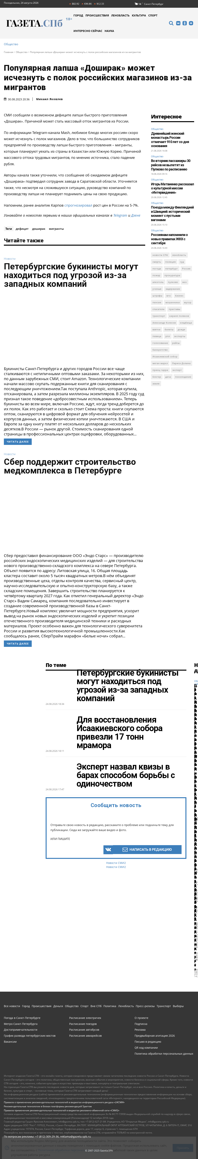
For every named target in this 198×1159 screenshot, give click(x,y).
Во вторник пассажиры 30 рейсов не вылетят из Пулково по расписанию (170, 165)
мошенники (173, 302)
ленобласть (179, 255)
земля (156, 383)
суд (182, 261)
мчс (168, 295)
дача (168, 376)
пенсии (157, 302)
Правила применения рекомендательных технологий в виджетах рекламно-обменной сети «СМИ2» (61, 1110)
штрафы (157, 295)
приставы (174, 309)
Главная (8, 52)
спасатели (159, 309)
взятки (156, 329)
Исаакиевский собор (165, 356)
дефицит (22, 229)
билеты (169, 329)
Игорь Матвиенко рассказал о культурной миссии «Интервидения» (172, 188)
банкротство (160, 349)
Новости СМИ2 (116, 863)
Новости (9, 258)
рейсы (176, 342)
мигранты (56, 229)
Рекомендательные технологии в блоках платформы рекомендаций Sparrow (48, 1106)
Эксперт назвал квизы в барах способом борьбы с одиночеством (126, 775)
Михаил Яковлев (49, 99)
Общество (11, 44)
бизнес (179, 295)
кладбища (186, 322)
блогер (157, 376)
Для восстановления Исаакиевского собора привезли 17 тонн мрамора (119, 732)
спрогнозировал (78, 205)
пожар (156, 275)
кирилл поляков (179, 315)
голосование (160, 342)
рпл (168, 336)
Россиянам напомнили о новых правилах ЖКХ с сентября (169, 239)
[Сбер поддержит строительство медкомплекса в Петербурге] (74, 515)
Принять (183, 1144)
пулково (173, 282)
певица (157, 336)
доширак (38, 229)
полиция (170, 261)
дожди (181, 329)
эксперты (179, 336)
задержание (173, 288)
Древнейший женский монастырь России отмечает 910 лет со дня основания (170, 139)
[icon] (171, 24)
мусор (187, 302)
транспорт (159, 315)
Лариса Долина (181, 363)
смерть (157, 261)
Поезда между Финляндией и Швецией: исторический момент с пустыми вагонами (172, 213)
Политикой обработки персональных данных (70, 1146)
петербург (171, 268)
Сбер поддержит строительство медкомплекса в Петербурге (70, 466)
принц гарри (160, 370)
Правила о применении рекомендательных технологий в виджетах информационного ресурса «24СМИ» (64, 1102)
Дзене (135, 215)
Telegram (120, 215)
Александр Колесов (164, 322)
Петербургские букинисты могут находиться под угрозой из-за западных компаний (71, 275)
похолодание (183, 376)
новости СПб (160, 255)
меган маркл (160, 363)
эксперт (177, 370)
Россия (186, 268)
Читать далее (18, 441)
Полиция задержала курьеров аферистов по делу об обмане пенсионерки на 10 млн (195, 819)
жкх (184, 282)
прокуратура (172, 275)
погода (157, 268)
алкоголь (158, 282)
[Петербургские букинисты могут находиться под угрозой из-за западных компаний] (74, 328)
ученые (157, 288)
